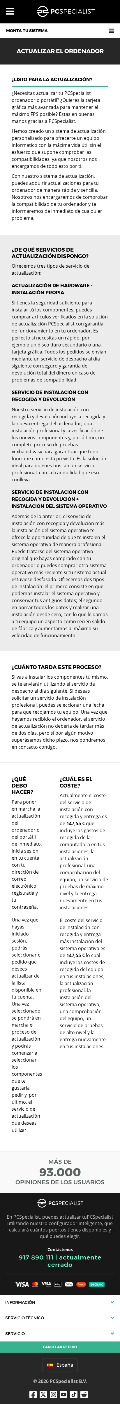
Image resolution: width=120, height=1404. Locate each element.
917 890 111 (36, 1257)
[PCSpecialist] (65, 11)
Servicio (15, 1333)
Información (20, 1302)
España (65, 1365)
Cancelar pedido (60, 1347)
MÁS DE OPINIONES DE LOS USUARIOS (60, 1172)
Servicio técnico (24, 1318)
